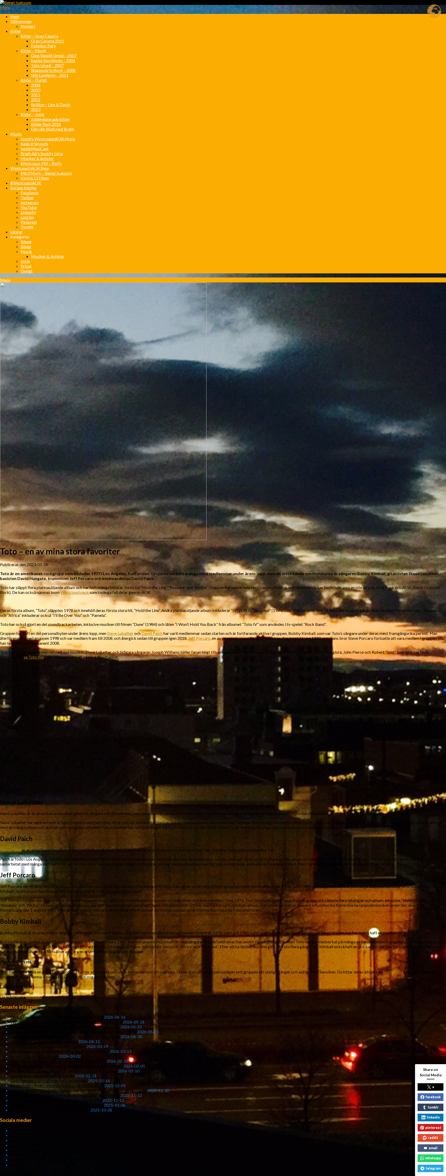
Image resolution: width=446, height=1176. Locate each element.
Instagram (30, 202)
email (433, 1148)
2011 (35, 94)
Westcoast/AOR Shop (29, 168)
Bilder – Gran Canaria (39, 35)
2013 (35, 109)
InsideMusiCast (35, 148)
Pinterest (29, 222)
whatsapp (433, 1158)
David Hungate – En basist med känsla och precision (56, 1100)
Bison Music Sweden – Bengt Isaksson (43, 1041)
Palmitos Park (43, 45)
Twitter (27, 197)
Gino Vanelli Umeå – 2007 (53, 55)
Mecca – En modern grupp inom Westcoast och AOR (56, 1105)
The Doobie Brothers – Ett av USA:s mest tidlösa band (58, 1061)
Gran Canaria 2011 (47, 40)
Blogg (26, 241)
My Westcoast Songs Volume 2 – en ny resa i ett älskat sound (63, 1070)
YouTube (29, 207)
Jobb (25, 261)
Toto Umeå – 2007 (47, 65)
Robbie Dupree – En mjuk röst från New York (50, 1109)
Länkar (16, 231)
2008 (35, 84)
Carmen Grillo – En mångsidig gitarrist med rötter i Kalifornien (65, 1095)
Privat (26, 266)
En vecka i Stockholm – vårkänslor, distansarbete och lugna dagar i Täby (73, 1031)
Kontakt (28, 26)
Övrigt (27, 270)
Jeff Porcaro (199, 638)
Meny (5, 7)
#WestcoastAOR (25, 182)
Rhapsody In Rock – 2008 (53, 70)
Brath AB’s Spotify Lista (42, 153)
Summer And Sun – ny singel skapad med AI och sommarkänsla (65, 1026)
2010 (35, 89)
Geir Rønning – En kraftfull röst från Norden (48, 1080)
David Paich (152, 633)
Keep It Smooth (34, 143)
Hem (14, 16)
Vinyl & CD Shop (35, 177)
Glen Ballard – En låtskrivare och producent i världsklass (59, 1051)
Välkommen (20, 21)
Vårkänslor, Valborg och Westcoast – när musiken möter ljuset (65, 1036)
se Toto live (34, 656)
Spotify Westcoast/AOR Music (48, 138)
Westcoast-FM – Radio (41, 163)
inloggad (34, 996)
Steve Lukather (120, 633)
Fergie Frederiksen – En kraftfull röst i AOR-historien (56, 1085)
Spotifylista (393, 971)
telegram (433, 1168)
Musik (16, 133)
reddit (433, 1138)
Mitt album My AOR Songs (34, 1056)
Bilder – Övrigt (34, 80)
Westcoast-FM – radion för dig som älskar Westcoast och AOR (66, 1021)
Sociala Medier (23, 187)
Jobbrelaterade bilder (50, 119)
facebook (433, 1097)
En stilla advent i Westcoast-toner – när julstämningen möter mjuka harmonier (78, 1090)
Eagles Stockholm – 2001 (53, 60)
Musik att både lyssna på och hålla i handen (48, 1046)
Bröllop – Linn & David (50, 104)
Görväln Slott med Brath (52, 129)
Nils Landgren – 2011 (49, 75)
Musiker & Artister (37, 158)
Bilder (15, 31)
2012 (35, 99)
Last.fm (27, 217)
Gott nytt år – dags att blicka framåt (42, 1075)
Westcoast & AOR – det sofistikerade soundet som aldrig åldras (66, 1065)
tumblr (433, 1107)
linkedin (433, 1117)
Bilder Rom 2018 (46, 124)
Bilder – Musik (33, 50)
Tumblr (27, 226)
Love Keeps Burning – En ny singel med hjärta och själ (56, 1016)
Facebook (30, 192)
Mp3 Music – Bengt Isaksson (46, 173)
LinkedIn (28, 212)
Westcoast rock (74, 592)
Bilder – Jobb (32, 114)
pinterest (433, 1127)
